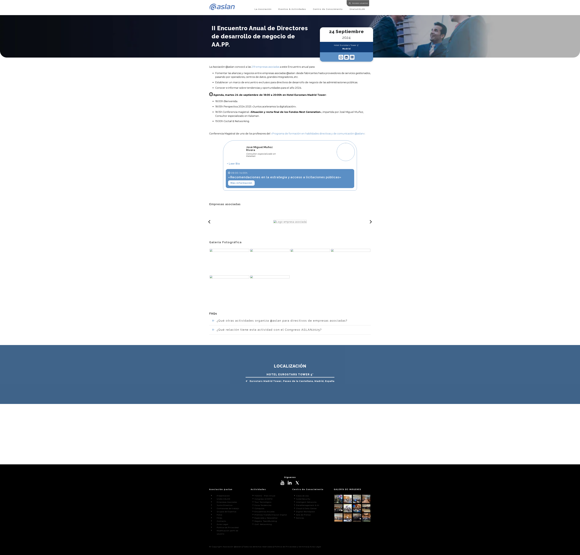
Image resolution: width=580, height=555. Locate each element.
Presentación (223, 496)
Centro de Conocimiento (328, 9)
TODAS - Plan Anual (265, 496)
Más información (241, 183)
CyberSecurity (303, 499)
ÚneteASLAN (357, 9)
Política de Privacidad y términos (291, 546)
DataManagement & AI (307, 505)
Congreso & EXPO (264, 499)
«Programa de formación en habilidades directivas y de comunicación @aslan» (318, 133)
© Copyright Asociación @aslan (225, 546)
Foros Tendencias (263, 505)
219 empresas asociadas (265, 66)
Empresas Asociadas (227, 502)
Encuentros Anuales (265, 511)
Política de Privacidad (228, 527)
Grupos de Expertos (226, 511)
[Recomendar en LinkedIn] (346, 57)
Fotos (219, 515)
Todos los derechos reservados (258, 546)
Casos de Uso (302, 496)
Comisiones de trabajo (228, 508)
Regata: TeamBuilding (266, 521)
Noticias (300, 518)
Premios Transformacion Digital (271, 515)
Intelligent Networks (306, 502)
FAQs (219, 518)
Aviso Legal (222, 524)
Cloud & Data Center (306, 508)
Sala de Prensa (303, 515)
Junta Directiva (224, 505)
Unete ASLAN (223, 499)
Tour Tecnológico (263, 502)
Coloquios (259, 508)
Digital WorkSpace (305, 511)
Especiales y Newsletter (266, 518)
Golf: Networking (263, 524)
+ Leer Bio (233, 163)
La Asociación (263, 9)
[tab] (290, 320)
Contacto (221, 521)
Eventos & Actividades (292, 9)
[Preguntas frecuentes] (340, 57)
